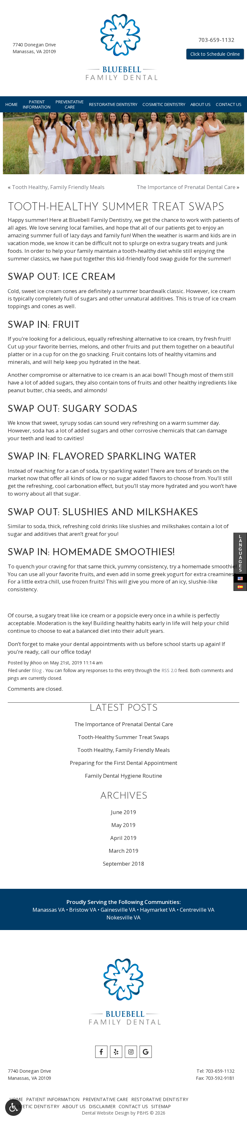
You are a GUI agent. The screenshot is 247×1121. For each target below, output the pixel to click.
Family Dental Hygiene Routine (123, 775)
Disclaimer (102, 1106)
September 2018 (123, 863)
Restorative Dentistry (113, 104)
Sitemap (161, 1106)
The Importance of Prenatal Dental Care (186, 187)
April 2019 (123, 837)
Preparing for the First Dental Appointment (123, 762)
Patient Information (52, 1099)
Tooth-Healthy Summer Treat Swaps (123, 737)
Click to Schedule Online (215, 54)
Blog (37, 670)
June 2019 (123, 812)
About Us (200, 104)
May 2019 (123, 825)
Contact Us (229, 104)
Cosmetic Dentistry (163, 104)
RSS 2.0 (169, 670)
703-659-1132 (216, 39)
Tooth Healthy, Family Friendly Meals (58, 187)
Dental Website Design (105, 1113)
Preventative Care (105, 1099)
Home (11, 104)
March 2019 (124, 850)
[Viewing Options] (13, 1107)
